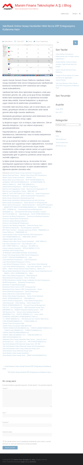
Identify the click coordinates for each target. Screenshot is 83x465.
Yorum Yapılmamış (42, 41)
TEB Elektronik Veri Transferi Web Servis (34, 319)
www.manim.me (20, 342)
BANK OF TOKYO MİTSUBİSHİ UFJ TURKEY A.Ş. (18, 193)
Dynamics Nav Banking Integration (14, 225)
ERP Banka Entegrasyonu (11, 228)
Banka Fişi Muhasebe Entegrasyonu (33, 196)
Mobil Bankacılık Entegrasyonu (13, 278)
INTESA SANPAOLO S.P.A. (31, 248)
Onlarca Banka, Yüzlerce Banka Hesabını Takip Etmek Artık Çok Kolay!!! (66, 64)
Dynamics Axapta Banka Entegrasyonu (15, 218)
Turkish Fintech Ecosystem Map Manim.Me (17, 326)
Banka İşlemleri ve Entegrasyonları (35, 203)
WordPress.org (61, 146)
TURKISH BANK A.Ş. (30, 321)
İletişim (75, 14)
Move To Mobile (29, 278)
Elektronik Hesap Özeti (34, 225)
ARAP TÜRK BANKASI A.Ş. (26, 184)
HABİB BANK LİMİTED (29, 237)
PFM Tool (6, 307)
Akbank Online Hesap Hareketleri (14, 177)
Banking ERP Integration (45, 205)
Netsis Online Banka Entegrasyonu (14, 296)
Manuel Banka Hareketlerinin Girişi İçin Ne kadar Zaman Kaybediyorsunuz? (27, 271)
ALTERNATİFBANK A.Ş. (38, 182)
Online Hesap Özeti (33, 303)
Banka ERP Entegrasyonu (11, 196)
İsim (4, 413)
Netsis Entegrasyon (31, 291)
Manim (5, 269)
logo (30, 257)
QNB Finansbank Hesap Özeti (34, 307)
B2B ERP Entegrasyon (30, 187)
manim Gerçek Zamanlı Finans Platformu (66, 71)
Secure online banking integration (28, 312)
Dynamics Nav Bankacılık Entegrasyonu (16, 223)
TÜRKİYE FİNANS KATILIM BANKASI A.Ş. (16, 328)
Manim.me (41, 269)
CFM (4, 209)
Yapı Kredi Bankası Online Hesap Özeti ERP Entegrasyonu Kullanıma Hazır (67, 85)
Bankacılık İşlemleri (28, 205)
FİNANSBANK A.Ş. (21, 232)
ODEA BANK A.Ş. (29, 298)
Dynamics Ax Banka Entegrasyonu (14, 216)
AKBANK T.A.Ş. (31, 177)
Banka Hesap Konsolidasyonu (13, 203)
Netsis (40, 289)
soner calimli (39, 314)
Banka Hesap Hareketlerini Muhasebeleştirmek (18, 198)
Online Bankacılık (8, 303)
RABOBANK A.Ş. (8, 310)
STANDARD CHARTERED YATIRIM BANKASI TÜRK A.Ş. (20, 317)
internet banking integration (12, 248)
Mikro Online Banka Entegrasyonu (14, 276)
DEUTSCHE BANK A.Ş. (10, 214)
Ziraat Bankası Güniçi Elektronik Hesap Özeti (17, 351)
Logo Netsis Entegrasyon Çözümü (14, 264)
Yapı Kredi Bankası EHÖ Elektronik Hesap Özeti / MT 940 (21, 344)
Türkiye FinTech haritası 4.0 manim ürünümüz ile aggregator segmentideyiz (67, 78)
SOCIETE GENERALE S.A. (24, 314)
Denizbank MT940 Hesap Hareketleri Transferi (30, 212)
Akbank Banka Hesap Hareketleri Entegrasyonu (26, 173)
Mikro (31, 273)
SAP (41, 310)
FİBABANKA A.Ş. (43, 230)
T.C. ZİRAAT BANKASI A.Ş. (11, 319)
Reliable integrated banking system (27, 310)
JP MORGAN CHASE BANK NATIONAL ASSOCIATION (20, 253)
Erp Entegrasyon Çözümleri (30, 228)
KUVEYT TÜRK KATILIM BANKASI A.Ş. (15, 257)
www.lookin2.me (8, 342)
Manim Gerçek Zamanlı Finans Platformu (22, 269)
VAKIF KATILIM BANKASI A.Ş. (12, 337)
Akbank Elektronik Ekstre (11, 175)
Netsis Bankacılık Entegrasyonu (13, 291)
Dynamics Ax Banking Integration (38, 216)
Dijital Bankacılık (24, 214)
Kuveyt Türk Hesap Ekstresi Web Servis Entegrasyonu (21, 255)
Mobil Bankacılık (32, 276)
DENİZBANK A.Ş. (8, 212)
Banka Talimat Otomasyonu (12, 205)
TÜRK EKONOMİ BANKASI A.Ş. (12, 321)
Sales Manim (8, 41)
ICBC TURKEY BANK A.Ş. (11, 246)
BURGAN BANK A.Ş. (44, 207)
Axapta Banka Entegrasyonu (12, 187)
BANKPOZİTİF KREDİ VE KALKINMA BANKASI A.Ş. (20, 207)
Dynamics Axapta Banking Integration (15, 221)
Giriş (57, 136)
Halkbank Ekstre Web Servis (12, 239)
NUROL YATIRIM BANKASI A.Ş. (12, 298)
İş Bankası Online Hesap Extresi (13, 250)
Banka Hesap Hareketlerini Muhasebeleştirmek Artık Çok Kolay (24, 200)
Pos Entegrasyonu (16, 307)
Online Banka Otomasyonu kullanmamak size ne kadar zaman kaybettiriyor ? (67, 56)
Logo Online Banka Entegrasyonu (14, 266)
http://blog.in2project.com (11, 244)
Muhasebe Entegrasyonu (26, 282)
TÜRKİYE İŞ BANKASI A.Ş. (33, 330)
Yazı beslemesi (61, 139)
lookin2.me (46, 266)
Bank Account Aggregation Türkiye (14, 191)
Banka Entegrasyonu (42, 193)
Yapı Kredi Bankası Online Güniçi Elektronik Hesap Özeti (21, 348)
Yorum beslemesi (62, 142)
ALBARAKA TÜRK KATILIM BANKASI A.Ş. (16, 182)
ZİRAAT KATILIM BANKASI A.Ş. (37, 355)
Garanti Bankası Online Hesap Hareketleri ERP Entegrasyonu (23, 234)
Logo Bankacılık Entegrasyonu (13, 260)
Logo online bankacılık (33, 266)
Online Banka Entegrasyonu (33, 301)
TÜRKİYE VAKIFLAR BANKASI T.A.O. (14, 335)
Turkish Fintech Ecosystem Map (13, 323)
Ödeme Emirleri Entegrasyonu (13, 301)
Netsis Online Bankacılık (35, 296)
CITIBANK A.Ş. (11, 209)
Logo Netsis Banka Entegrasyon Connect (16, 262)
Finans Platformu (8, 232)
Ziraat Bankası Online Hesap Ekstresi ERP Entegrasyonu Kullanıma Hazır (27, 367)
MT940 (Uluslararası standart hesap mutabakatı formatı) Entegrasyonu (26, 280)
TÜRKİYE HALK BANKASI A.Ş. (13, 330)
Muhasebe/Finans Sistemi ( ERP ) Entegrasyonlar (19, 287)
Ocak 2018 (59, 109)
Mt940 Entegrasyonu (9, 282)
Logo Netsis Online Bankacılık (37, 264)
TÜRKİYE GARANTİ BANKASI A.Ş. (41, 328)
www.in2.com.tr (41, 339)
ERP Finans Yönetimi (9, 230)
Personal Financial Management (35, 305)
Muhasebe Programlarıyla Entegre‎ (14, 285)
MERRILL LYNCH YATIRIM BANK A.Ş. (16, 273)
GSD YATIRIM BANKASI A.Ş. (12, 237)
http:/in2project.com (29, 244)
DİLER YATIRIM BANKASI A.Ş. (40, 214)
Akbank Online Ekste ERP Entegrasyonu (34, 175)
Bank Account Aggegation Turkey (14, 189)
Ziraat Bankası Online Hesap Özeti (14, 355)
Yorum (5, 388)
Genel (30, 41)
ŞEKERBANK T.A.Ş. (9, 314)
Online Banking (20, 303)
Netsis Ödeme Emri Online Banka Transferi (17, 294)
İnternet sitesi (7, 432)
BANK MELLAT (32, 191)
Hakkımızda (65, 14)
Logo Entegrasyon (30, 260)
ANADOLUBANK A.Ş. (9, 184)
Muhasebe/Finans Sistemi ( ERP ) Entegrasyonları (19, 289)
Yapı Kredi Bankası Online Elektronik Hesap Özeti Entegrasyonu (24, 346)
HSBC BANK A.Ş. (41, 241)
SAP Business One (9, 312)
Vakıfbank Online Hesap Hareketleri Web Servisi (19, 339)
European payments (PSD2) (27, 230)
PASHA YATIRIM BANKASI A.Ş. (12, 305)
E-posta (6, 422)
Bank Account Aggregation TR (37, 189)
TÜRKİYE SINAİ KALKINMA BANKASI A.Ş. (16, 332)
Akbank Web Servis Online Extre (13, 180)
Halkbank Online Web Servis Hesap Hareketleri (18, 241)
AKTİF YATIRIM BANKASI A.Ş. (35, 180)
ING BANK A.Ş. (33, 246)
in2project (23, 246)
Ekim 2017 (59, 112)
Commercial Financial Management (30, 209)
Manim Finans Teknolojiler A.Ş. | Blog (43, 5)
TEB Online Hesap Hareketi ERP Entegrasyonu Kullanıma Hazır (30, 372)
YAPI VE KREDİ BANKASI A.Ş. (37, 342)
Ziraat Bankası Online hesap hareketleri (16, 353)
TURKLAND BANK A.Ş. (34, 335)
